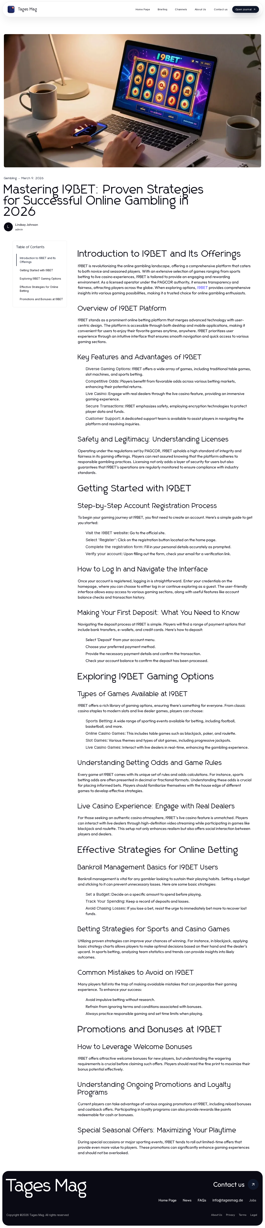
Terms (242, 1215)
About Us (216, 1215)
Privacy (230, 1215)
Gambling (10, 178)
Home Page (167, 1200)
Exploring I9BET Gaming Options (40, 278)
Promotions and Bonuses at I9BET (41, 299)
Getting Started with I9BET (36, 270)
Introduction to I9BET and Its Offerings (38, 259)
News (187, 1200)
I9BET (202, 287)
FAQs (202, 1200)
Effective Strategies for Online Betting (39, 288)
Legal (253, 1215)
